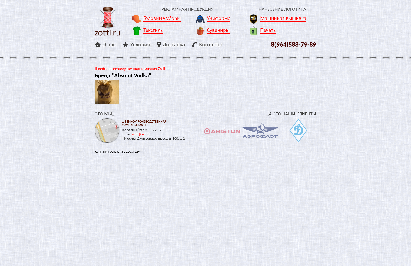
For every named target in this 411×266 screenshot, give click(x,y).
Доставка (174, 45)
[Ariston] (222, 130)
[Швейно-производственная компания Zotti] (107, 21)
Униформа (218, 18)
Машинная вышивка (283, 18)
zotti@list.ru (141, 134)
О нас (109, 45)
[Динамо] (298, 130)
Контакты (210, 45)
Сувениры (218, 30)
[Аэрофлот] (260, 130)
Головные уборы (162, 18)
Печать (268, 30)
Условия (140, 45)
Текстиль (153, 30)
